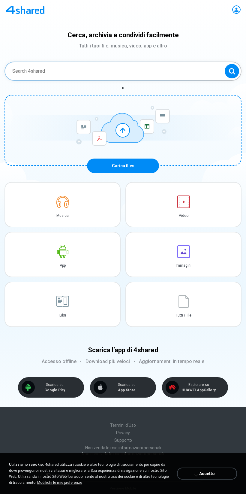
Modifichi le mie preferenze (59, 482)
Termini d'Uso (123, 425)
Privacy (123, 432)
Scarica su (54, 387)
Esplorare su (199, 387)
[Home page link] (25, 9)
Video (183, 216)
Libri (62, 315)
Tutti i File (183, 315)
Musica (62, 216)
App (63, 265)
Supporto (123, 440)
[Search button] (232, 71)
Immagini (183, 265)
